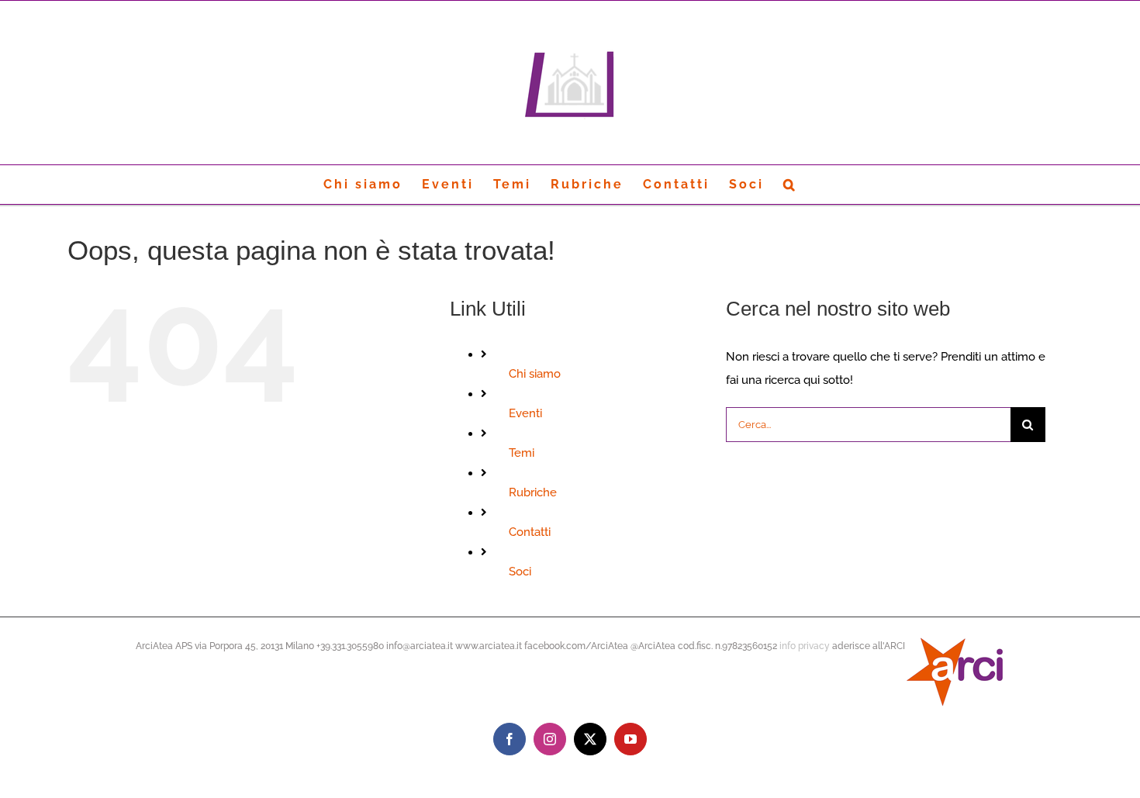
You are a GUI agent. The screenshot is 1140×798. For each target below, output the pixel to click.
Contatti (530, 532)
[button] (790, 184)
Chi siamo (535, 374)
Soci (520, 572)
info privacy (804, 646)
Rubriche (533, 492)
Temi (521, 453)
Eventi (525, 413)
